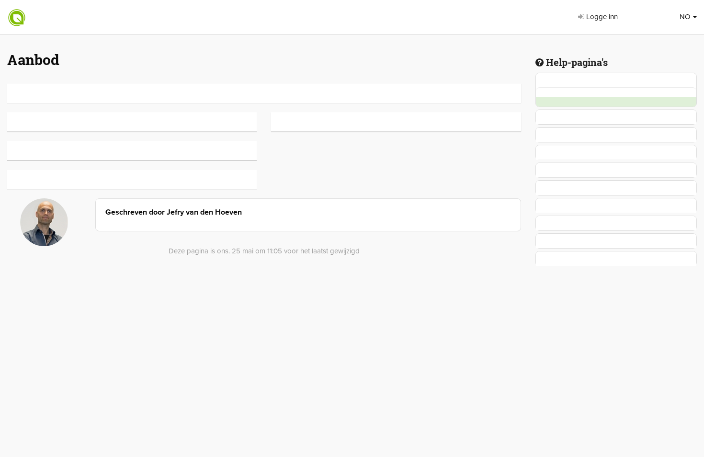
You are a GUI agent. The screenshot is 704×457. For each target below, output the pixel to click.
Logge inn (601, 16)
